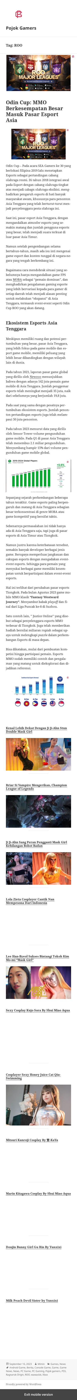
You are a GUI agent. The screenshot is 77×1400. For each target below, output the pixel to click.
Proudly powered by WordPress (23, 1384)
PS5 (64, 1371)
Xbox (45, 1374)
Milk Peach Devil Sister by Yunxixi (32, 1300)
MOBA (17, 279)
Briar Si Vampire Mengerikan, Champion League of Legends (36, 787)
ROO (27, 1374)
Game (55, 1367)
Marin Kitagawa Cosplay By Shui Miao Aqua (38, 1193)
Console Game (43, 1367)
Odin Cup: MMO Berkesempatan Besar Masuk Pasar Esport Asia (34, 111)
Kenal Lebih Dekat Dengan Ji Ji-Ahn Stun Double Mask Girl (36, 729)
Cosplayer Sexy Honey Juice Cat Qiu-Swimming (33, 1076)
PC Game (26, 1371)
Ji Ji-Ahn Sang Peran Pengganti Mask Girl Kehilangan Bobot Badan (36, 844)
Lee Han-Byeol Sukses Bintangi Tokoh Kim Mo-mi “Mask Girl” (37, 958)
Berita (30, 1367)
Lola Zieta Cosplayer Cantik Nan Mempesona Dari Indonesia (30, 901)
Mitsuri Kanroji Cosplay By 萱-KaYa (32, 1140)
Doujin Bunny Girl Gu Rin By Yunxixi (33, 1247)
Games (54, 1364)
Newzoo (35, 377)
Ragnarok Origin (15, 1374)
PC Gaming (38, 1371)
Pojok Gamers (21, 28)
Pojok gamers (52, 1371)
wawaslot (36, 1374)
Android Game (17, 1367)
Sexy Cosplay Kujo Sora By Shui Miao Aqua (38, 1010)
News (63, 1364)
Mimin (41, 1364)
